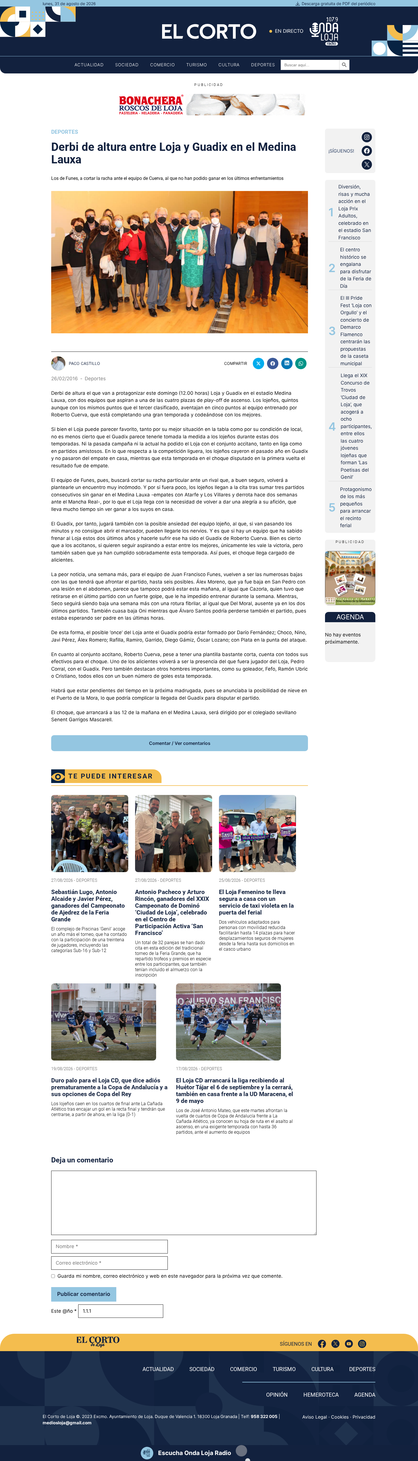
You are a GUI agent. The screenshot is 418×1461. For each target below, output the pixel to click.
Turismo (196, 64)
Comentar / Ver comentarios (179, 743)
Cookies (340, 1417)
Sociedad (127, 64)
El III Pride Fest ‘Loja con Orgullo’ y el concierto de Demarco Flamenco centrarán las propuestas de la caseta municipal (356, 330)
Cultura (229, 64)
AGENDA (364, 1395)
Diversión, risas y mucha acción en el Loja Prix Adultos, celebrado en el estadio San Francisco (354, 212)
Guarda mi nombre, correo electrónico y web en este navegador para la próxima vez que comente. (170, 1276)
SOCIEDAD (201, 1369)
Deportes (263, 64)
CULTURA (322, 1369)
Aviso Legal (314, 1417)
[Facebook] (322, 1343)
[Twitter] (335, 1343)
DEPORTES (362, 1369)
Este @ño (64, 1311)
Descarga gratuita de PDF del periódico (338, 3)
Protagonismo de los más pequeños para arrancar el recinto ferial (356, 507)
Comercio (162, 64)
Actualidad (89, 64)
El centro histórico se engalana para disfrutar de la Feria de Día (355, 268)
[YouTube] (348, 1343)
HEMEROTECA (321, 1395)
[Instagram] (362, 1343)
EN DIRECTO (289, 31)
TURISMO (284, 1369)
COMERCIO (243, 1369)
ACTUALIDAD (158, 1369)
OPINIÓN (277, 1395)
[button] (241, 1450)
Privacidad (364, 1417)
